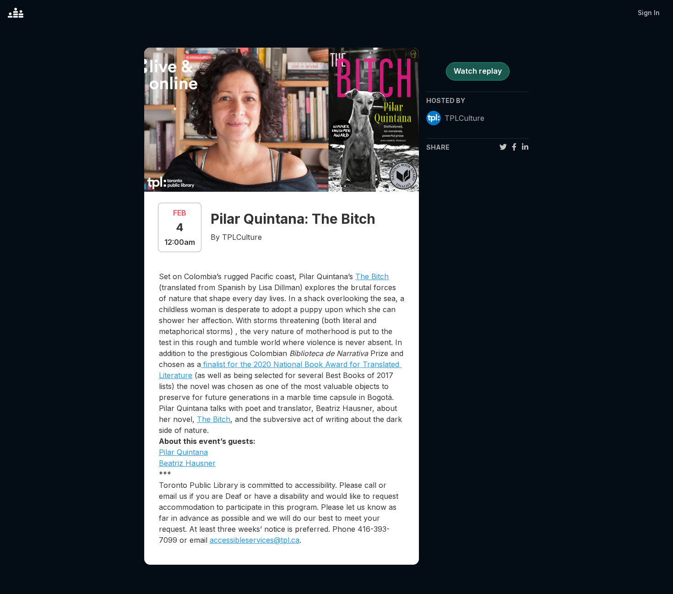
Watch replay (478, 71)
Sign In (649, 12)
